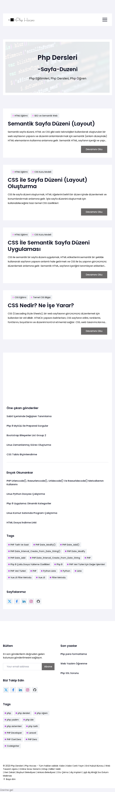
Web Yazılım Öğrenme (73, 663)
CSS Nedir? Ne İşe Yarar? (41, 305)
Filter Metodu (59, 577)
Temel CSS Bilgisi (41, 297)
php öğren (42, 713)
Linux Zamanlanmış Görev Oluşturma (29, 445)
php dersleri (24, 713)
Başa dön (11, 779)
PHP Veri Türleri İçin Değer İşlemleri (87, 564)
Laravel (32, 732)
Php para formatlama (73, 654)
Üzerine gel (6, 790)
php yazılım (13, 719)
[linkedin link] (24, 601)
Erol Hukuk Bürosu (95, 765)
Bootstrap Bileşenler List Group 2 (26, 435)
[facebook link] (17, 601)
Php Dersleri (17, 765)
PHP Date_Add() (70, 544)
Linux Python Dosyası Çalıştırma (26, 494)
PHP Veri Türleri (18, 570)
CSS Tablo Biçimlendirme (22, 454)
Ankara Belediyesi (46, 772)
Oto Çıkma (62, 772)
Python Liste (49, 570)
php (9, 713)
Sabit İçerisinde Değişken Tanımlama (29, 416)
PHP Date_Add (17, 557)
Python (66, 570)
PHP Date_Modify (76, 551)
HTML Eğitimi (21, 115)
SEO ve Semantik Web (46, 115)
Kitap (45, 769)
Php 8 (59, 564)
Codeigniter (13, 745)
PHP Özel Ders (14, 739)
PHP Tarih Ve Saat (19, 544)
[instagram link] (31, 601)
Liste (79, 570)
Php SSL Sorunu (69, 673)
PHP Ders (32, 739)
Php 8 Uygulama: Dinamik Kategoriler (29, 503)
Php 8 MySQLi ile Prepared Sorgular (27, 426)
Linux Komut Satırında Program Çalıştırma (32, 513)
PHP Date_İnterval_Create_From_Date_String (56, 557)
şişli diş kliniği (90, 772)
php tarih (33, 726)
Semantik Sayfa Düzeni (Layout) (51, 123)
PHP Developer (14, 732)
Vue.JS (41, 577)
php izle (30, 719)
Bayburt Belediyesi (26, 772)
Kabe (62, 765)
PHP (89, 557)
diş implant (76, 772)
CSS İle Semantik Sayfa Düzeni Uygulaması (49, 246)
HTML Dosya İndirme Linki (22, 522)
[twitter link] (10, 601)
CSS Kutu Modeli (42, 171)
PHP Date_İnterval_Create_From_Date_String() (35, 551)
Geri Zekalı (9, 772)
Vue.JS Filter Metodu (20, 577)
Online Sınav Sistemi (30, 769)
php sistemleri (14, 726)
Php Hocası (31, 765)
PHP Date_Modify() (46, 544)
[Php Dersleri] (21, 19)
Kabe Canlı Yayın (75, 765)
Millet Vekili (54, 769)
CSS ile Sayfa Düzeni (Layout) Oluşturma (47, 183)
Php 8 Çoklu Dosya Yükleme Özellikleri (30, 564)
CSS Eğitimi (20, 297)
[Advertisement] (57, 377)
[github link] (38, 601)
